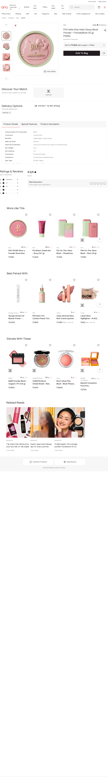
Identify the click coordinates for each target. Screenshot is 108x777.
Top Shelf (53, 7)
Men (55, 14)
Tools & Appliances (83, 14)
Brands (26, 7)
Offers (45, 7)
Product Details (10, 124)
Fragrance (45, 14)
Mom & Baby (99, 14)
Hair (35, 14)
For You (62, 7)
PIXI (64, 25)
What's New (6, 14)
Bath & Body (66, 14)
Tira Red (34, 7)
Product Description (49, 124)
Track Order (92, 1)
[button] (10, 13)
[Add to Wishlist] (26, 215)
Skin (27, 14)
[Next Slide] (99, 239)
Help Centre (102, 1)
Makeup (18, 14)
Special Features (29, 124)
